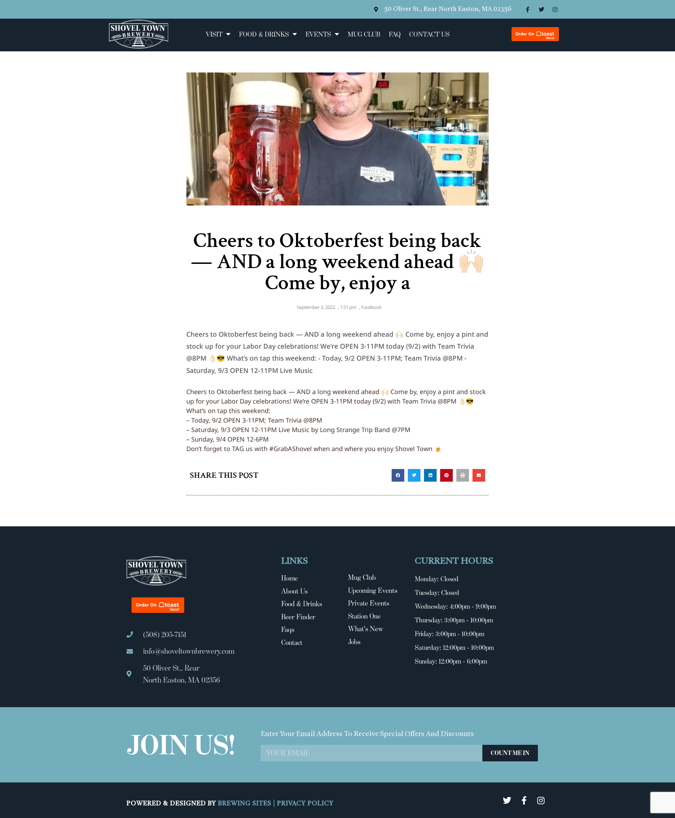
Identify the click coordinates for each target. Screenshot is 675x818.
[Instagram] (555, 9)
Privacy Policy (305, 803)
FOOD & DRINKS (264, 34)
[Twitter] (541, 9)
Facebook (371, 307)
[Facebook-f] (527, 9)
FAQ (395, 34)
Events (318, 34)
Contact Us (429, 34)
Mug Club (364, 34)
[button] (398, 475)
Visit (214, 34)
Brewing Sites (245, 803)
